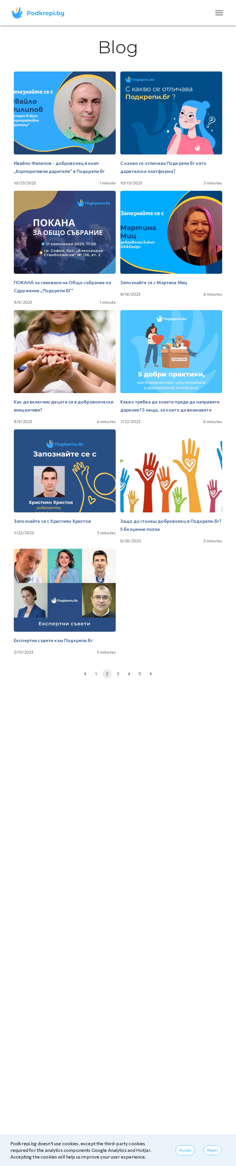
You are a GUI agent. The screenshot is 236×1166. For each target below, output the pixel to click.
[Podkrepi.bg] (39, 12)
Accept (185, 1150)
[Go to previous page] (85, 673)
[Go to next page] (150, 673)
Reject (212, 1150)
